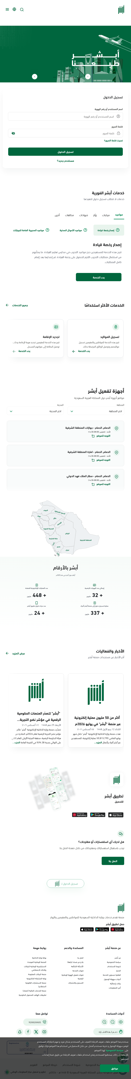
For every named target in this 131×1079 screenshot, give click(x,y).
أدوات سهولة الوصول (112, 979)
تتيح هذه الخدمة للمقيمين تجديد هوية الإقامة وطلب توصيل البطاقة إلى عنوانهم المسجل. (36, 344)
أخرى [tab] (57, 214)
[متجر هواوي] (79, 815)
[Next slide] (34, 76)
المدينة (60, 404)
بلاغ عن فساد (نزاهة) (75, 962)
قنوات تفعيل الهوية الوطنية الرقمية (72, 976)
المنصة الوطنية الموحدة (36, 962)
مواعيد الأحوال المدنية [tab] (71, 230)
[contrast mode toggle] (121, 1022)
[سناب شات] (20, 1032)
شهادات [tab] (83, 214)
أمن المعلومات (115, 987)
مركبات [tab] (106, 214)
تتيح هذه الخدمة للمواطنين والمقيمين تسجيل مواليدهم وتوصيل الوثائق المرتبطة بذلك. (99, 344)
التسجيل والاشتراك (75, 982)
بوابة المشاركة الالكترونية (36, 978)
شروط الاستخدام (114, 966)
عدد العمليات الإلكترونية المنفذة (36, 588)
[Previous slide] (88, 76)
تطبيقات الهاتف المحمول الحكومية (32, 995)
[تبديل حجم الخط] (113, 1022)
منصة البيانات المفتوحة (37, 974)
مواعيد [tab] (119, 214)
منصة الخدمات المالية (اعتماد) (34, 990)
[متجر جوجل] (97, 815)
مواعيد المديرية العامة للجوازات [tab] (28, 230)
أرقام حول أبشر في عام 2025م (65, 575)
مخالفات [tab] (69, 214)
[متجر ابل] (115, 815)
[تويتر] (36, 1032)
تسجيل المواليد (109, 336)
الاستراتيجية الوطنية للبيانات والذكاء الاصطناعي (35, 968)
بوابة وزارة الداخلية (39, 957)
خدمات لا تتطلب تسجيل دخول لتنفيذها (104, 198)
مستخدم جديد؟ (65, 160)
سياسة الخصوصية (114, 962)
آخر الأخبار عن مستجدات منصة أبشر (106, 656)
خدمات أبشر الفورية (108, 192)
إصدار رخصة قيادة (107, 244)
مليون (88, 596)
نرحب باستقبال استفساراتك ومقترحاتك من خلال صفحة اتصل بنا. (91, 848)
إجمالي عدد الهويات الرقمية (94, 588)
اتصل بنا (113, 860)
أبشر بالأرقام (65, 567)
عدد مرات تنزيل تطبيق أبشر (36, 606)
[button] (65, 431)
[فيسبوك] (28, 1032)
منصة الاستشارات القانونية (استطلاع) (35, 984)
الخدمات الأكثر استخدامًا (104, 305)
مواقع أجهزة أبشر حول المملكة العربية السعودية (99, 398)
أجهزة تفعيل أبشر (106, 390)
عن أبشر (118, 957)
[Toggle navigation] (7, 9)
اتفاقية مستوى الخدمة (112, 975)
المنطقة (120, 404)
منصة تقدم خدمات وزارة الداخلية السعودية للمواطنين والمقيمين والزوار (87, 917)
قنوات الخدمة (77, 970)
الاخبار (118, 970)
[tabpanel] (65, 253)
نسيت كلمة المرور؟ (113, 140)
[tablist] (65, 214)
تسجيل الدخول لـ (69, 883)
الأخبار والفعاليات (110, 650)
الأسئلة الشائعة (77, 966)
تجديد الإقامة (51, 336)
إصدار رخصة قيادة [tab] (106, 230)
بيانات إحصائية (115, 983)
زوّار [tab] (95, 214)
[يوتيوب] (44, 1032)
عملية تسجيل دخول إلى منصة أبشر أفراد (94, 606)
